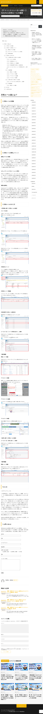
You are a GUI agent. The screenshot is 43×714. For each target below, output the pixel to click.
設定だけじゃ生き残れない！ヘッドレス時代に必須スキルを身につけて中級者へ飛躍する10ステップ (21, 677)
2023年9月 (34, 163)
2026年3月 (34, 105)
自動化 (36, 81)
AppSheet (15, 5)
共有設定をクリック (12, 61)
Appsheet (32, 69)
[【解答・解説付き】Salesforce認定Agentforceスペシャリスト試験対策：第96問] (3, 592)
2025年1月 (34, 143)
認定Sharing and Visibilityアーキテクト (36, 93)
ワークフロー (33, 79)
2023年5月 (34, 169)
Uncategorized (34, 192)
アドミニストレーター (35, 74)
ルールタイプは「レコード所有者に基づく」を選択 (17, 67)
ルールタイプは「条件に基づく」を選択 (15, 81)
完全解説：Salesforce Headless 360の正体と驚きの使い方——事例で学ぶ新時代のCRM (7, 677)
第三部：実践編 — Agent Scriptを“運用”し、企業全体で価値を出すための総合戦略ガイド (7, 697)
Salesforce (11, 5)
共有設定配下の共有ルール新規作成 (15, 65)
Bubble (37, 69)
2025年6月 (34, 128)
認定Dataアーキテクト (35, 87)
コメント (2, 623)
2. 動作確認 (9, 70)
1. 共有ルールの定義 (8, 45)
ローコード (38, 76)
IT (34, 71)
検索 (31, 24)
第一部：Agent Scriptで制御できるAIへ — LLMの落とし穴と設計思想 (35, 696)
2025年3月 (34, 137)
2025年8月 (34, 122)
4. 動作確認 (9, 83)
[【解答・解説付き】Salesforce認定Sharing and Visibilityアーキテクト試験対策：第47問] (3, 601)
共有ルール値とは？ (7, 43)
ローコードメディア (11, 710)
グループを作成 (11, 59)
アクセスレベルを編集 (12, 75)
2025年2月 (34, 140)
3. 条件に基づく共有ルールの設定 (13, 79)
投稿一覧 (15, 580)
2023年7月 (34, 166)
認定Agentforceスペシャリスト (36, 85)
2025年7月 (34, 125)
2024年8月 (34, 154)
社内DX (32, 81)
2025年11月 (34, 113)
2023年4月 (34, 172)
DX (31, 71)
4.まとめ (6, 87)
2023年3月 (34, 175)
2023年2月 (34, 178)
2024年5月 (34, 157)
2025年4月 (34, 134)
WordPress (22, 711)
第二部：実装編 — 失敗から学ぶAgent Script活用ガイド (21, 696)
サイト (2, 643)
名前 (2, 634)
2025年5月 (34, 131)
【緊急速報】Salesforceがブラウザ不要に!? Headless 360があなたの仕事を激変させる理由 (35, 677)
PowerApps (21, 5)
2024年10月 (34, 151)
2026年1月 (34, 110)
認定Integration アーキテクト (36, 90)
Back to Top (21, 706)
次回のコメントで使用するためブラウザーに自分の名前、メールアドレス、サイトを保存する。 (14, 649)
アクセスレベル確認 (12, 73)
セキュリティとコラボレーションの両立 (14, 51)
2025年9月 (34, 119)
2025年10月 (34, 116)
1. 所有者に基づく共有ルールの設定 (13, 57)
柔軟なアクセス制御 (10, 49)
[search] (41, 5)
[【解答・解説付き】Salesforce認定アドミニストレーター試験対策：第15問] (3, 609)
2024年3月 (34, 160)
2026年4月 (34, 102)
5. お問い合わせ (8, 89)
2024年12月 (34, 146)
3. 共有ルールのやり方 (9, 55)
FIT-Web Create (12, 711)
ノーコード (33, 76)
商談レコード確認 (11, 71)
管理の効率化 (9, 53)
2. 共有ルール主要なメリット (10, 47)
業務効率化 (39, 79)
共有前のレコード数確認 (13, 63)
